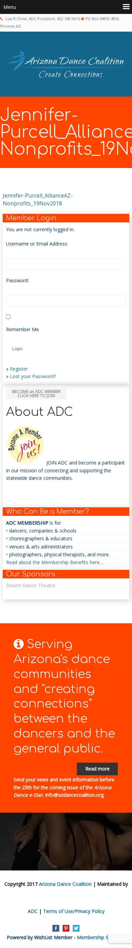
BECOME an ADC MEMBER (36, 394)
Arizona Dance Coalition (65, 884)
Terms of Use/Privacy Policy (74, 911)
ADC (33, 911)
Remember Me (22, 329)
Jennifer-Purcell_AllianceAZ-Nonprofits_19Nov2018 (38, 199)
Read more (97, 768)
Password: (17, 280)
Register (19, 369)
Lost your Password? (33, 376)
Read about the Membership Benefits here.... (55, 562)
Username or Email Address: (37, 243)
